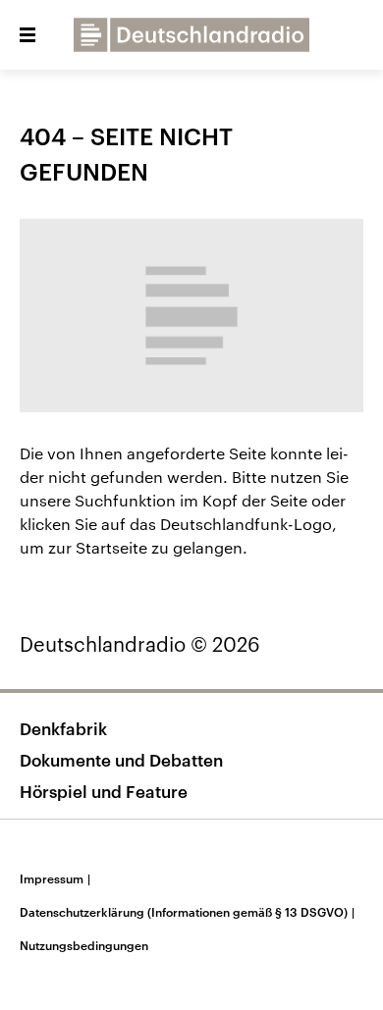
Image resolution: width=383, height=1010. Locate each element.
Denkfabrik (63, 728)
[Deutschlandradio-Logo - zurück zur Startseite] (191, 35)
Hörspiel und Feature (104, 791)
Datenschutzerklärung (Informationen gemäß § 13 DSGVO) (187, 912)
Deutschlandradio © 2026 (140, 644)
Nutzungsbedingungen (84, 945)
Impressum (55, 878)
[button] (27, 35)
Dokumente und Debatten (121, 760)
